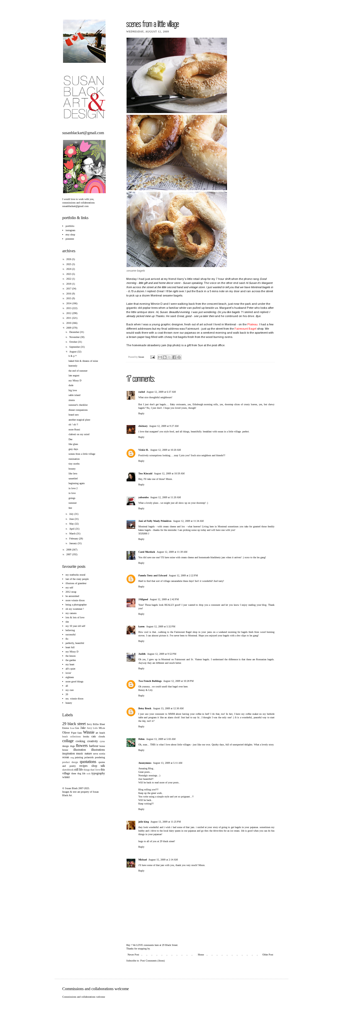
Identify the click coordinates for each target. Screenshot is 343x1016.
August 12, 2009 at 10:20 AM (165, 449)
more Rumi (74, 429)
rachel (141, 391)
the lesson (71, 655)
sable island (74, 395)
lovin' (68, 673)
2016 (69, 293)
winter (66, 777)
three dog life (78, 773)
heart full (70, 647)
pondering (100, 757)
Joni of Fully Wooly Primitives (155, 521)
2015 (69, 298)
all (67, 685)
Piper (73, 732)
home (102, 746)
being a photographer (76, 604)
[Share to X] (169, 357)
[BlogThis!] (164, 357)
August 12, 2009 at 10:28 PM (178, 681)
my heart (70, 664)
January (73, 543)
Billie (96, 724)
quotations (88, 761)
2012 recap (71, 591)
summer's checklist (78, 404)
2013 (69, 308)
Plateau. (252, 324)
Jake (83, 728)
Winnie (88, 732)
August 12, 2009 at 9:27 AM (164, 426)
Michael (142, 859)
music (79, 753)
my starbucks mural (75, 574)
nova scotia (99, 753)
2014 (69, 303)
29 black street (74, 724)
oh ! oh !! (73, 424)
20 (67, 694)
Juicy (89, 728)
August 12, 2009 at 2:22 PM (183, 575)
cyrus (102, 741)
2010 (69, 323)
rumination (74, 459)
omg (72, 757)
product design (70, 762)
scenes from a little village (82, 453)
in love (72, 493)
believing (70, 630)
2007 (69, 554)
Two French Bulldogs (150, 681)
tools (88, 774)
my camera (71, 613)
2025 (69, 264)
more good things (74, 681)
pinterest (70, 238)
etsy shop (70, 234)
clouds (101, 736)
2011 (69, 318)
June (72, 519)
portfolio (70, 226)
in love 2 (73, 488)
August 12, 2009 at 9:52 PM (161, 653)
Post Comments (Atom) (152, 960)
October (73, 341)
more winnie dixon (75, 600)
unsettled (73, 478)
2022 (69, 278)
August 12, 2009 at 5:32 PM (160, 626)
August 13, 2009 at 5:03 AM (161, 739)
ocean (65, 757)
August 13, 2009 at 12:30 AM (168, 708)
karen (141, 626)
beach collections (71, 736)
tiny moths (74, 463)
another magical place (79, 419)
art (97, 732)
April (72, 528)
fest (70, 507)
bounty (72, 468)
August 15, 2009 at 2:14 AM (163, 859)
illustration (79, 749)
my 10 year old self (75, 626)
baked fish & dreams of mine (83, 361)
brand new (74, 414)
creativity (92, 741)
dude (71, 385)
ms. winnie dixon (74, 698)
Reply (141, 413)
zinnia (72, 400)
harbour (93, 746)
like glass (73, 444)
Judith (142, 653)
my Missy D (75, 380)
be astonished (72, 596)
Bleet (102, 724)
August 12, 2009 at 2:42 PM (164, 599)
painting (79, 757)
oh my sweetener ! (75, 608)
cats (93, 736)
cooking (80, 741)
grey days (73, 449)
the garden (71, 660)
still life (78, 769)
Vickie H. (143, 449)
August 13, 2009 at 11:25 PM (165, 821)
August (73, 351)
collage (68, 741)
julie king (143, 821)
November (74, 337)
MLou (102, 728)
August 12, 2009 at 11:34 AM (188, 521)
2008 (69, 549)
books (86, 736)
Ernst (72, 728)
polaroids (89, 757)
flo (67, 638)
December (74, 332)
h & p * (73, 355)
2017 (69, 288)
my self (69, 587)
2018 (69, 283)
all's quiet (70, 668)
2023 (69, 274)
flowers (82, 745)
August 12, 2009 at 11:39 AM (172, 551)
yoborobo (143, 497)
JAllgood (143, 599)
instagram (70, 230)
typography (98, 773)
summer (73, 502)
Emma (65, 728)
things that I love (92, 770)
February (74, 538)
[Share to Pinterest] (179, 357)
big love (73, 390)
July (71, 514)
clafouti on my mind (79, 434)
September (75, 346)
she (67, 621)
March (72, 533)
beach (102, 732)
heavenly (73, 365)
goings (72, 498)
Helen (141, 739)
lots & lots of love (75, 617)
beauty (69, 702)
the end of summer (78, 370)
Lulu (95, 728)
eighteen (70, 677)
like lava (73, 473)
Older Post (267, 954)
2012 (69, 313)
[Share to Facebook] (174, 357)
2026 (69, 259)
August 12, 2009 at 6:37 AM (161, 391)
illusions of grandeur (76, 583)
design (65, 746)
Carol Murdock (146, 551)
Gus (77, 728)
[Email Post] (152, 357)
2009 (69, 327)
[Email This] (159, 357)
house (65, 749)
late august (74, 375)
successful (71, 634)
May (72, 523)
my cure (70, 690)
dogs (72, 746)
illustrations (98, 749)
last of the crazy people (77, 579)
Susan (141, 357)
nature (88, 753)
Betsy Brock (144, 708)
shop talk (98, 766)
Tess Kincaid (145, 473)
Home (201, 954)
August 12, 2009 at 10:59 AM (169, 473)
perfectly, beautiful (75, 643)
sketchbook (68, 770)
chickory (143, 426)
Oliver (66, 732)
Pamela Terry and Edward (152, 575)
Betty (89, 724)
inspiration (68, 753)
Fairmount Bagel (245, 328)
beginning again (77, 483)
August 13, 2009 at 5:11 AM (167, 762)
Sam (79, 732)
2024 (69, 269)
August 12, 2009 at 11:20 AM (165, 497)
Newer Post (133, 954)
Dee (70, 439)
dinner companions (78, 410)
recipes (83, 766)
